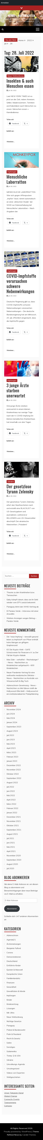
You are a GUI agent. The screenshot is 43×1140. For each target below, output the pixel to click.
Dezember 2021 (14, 817)
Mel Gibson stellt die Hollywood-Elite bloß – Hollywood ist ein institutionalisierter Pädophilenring (22, 691)
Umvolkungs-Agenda (16, 1064)
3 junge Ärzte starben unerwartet (18, 390)
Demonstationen (14, 957)
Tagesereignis (10, 1102)
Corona (10, 952)
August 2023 (12, 731)
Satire (9, 1043)
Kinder (9, 1000)
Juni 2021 (11, 842)
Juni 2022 (11, 791)
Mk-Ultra (10, 1012)
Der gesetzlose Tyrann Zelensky (20, 489)
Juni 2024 (11, 714)
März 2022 (11, 804)
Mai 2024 (11, 718)
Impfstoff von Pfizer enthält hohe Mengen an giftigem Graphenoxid (22, 642)
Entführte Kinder (14, 965)
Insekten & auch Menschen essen (20, 83)
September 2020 (14, 860)
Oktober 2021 (13, 825)
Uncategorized (13, 1068)
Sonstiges (11, 1047)
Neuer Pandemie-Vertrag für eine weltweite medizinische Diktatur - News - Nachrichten (21, 675)
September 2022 (14, 778)
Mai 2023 (11, 744)
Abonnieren (12, 908)
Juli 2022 (10, 787)
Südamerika (11, 1051)
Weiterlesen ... (11, 142)
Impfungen (11, 172)
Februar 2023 (12, 757)
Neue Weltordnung (15, 76)
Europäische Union (14, 974)
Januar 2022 (12, 812)
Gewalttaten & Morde (16, 991)
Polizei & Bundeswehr (16, 1030)
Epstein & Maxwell (15, 970)
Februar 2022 (12, 808)
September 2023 (14, 726)
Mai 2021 (11, 847)
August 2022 (12, 782)
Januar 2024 (12, 722)
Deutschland (12, 961)
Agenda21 (11, 939)
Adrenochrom (12, 935)
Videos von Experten (16, 1073)
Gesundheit (11, 987)
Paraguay (11, 1025)
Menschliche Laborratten (17, 179)
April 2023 (11, 748)
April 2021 (11, 851)
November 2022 (14, 769)
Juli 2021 (10, 838)
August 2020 (12, 864)
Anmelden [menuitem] (5, 3)
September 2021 (14, 830)
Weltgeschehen (13, 1077)
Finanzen (10, 982)
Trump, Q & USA (14, 1055)
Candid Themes (29, 1135)
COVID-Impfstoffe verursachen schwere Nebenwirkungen (21, 283)
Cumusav (8, 1106)
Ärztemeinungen (14, 944)
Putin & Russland (14, 1034)
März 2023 (11, 752)
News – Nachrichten (21, 15)
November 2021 (14, 821)
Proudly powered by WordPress (18, 1131)
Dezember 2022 (14, 765)
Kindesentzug (12, 1004)
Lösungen (11, 1008)
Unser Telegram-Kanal (13, 1093)
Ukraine (10, 481)
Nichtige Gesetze (14, 1021)
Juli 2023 (10, 735)
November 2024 (14, 709)
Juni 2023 (11, 739)
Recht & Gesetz (13, 1038)
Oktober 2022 (13, 774)
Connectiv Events (11, 1099)
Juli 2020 (10, 868)
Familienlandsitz (13, 978)
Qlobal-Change (10, 1096)
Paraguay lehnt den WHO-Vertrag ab (23, 607)
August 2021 (12, 834)
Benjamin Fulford (14, 948)
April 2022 (11, 799)
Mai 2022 (11, 795)
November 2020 (14, 855)
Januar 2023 (12, 761)
